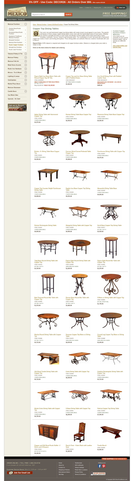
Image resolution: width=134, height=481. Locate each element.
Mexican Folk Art (13, 61)
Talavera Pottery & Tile (15, 54)
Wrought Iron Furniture (15, 47)
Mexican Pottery (13, 57)
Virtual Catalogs (79, 467)
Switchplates (12, 80)
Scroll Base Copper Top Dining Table (109, 225)
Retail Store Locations (81, 470)
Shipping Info (97, 7)
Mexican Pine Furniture (15, 42)
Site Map (61, 474)
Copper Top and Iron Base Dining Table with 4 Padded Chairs (79, 77)
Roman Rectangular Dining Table (45, 225)
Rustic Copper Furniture (16, 45)
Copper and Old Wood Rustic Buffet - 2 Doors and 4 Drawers (47, 446)
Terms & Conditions (80, 474)
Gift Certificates (79, 465)
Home (81, 7)
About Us (61, 465)
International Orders (64, 472)
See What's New (13, 95)
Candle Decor (12, 91)
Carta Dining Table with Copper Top (77, 371)
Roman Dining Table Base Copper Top (78, 114)
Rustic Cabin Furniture (15, 49)
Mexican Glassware (14, 87)
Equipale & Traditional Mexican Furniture (15, 36)
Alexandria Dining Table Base (107, 188)
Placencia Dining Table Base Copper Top (110, 114)
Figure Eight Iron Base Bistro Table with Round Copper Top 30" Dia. (47, 77)
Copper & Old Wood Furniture (55, 24)
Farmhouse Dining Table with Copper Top (111, 151)
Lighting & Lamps (13, 76)
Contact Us (88, 7)
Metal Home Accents (14, 65)
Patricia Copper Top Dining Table (108, 408)
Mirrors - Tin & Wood (14, 72)
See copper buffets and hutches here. (120, 46)
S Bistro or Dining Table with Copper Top (110, 297)
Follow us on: (102, 463)
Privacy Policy (79, 472)
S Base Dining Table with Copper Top (78, 408)
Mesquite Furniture (14, 40)
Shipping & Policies (64, 470)
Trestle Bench (101, 445)
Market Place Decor (14, 84)
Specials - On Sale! (14, 99)
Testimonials (78, 463)
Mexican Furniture (14, 24)
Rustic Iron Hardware (14, 69)
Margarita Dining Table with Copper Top (79, 225)
